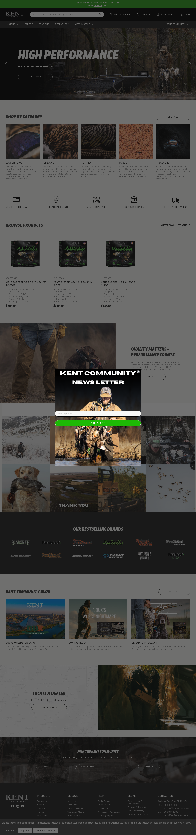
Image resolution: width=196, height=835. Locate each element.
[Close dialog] (138, 371)
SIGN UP (98, 423)
